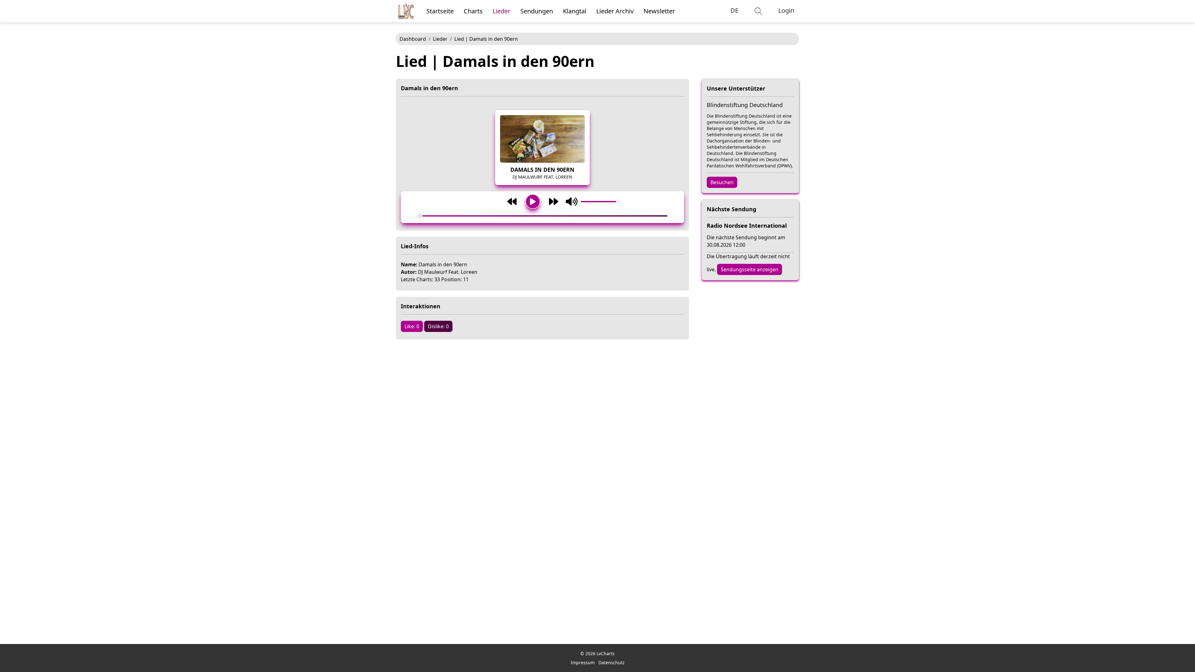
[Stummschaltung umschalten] (572, 201)
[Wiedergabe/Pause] (532, 201)
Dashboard (413, 38)
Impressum (583, 662)
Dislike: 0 (438, 326)
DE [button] (734, 10)
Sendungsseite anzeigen (749, 269)
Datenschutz (611, 662)
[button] (758, 11)
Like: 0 (412, 326)
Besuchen (721, 182)
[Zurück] (512, 201)
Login (786, 10)
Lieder (440, 38)
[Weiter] (553, 201)
